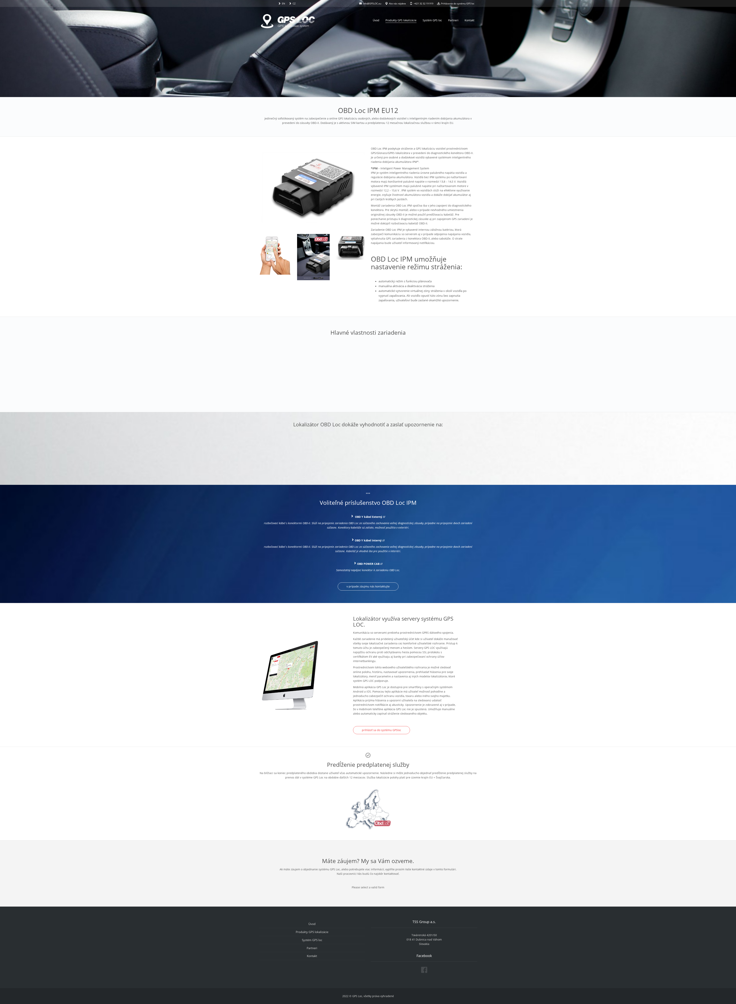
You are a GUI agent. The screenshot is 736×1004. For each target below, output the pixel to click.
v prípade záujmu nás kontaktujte (368, 586)
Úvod (376, 20)
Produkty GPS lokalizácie (400, 20)
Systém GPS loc (432, 20)
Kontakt (469, 20)
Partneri (453, 20)
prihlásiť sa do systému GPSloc (381, 730)
